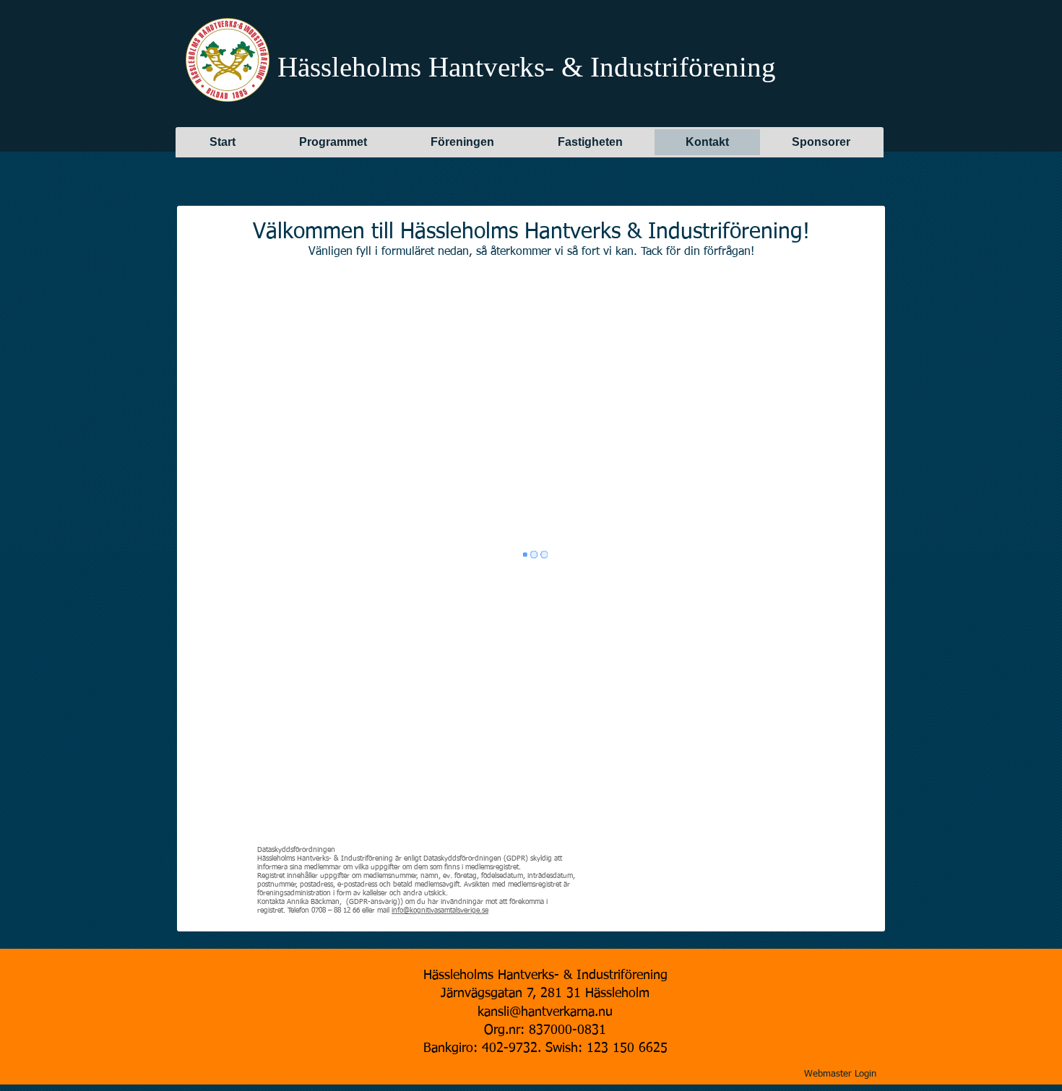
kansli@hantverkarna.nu (545, 1012)
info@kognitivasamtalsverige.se (440, 910)
